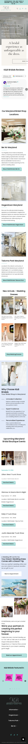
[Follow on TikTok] (14, 736)
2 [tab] (12, 690)
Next (25, 682)
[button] (1, 90)
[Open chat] (23, 739)
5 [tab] (19, 690)
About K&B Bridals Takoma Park (13, 281)
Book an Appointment (11, 575)
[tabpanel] (9, 679)
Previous (3, 682)
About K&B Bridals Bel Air (11, 170)
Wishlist (22, 9)
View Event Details (8, 483)
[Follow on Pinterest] (17, 736)
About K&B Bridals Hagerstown (13, 226)
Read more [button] (6, 98)
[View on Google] (4, 83)
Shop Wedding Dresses (14, 355)
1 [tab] (10, 690)
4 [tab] (17, 690)
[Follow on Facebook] (11, 736)
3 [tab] (14, 690)
